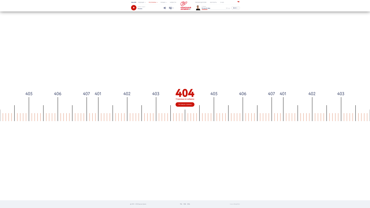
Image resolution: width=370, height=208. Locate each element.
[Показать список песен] (171, 8)
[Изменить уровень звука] (165, 8)
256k (188, 204)
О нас (222, 2)
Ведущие (141, 2)
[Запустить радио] (133, 7)
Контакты (213, 2)
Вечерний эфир (206, 8)
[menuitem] (142, 2)
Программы (152, 2)
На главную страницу (185, 104)
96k (181, 204)
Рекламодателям (200, 2)
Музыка (163, 2)
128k (184, 204)
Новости (173, 2)
